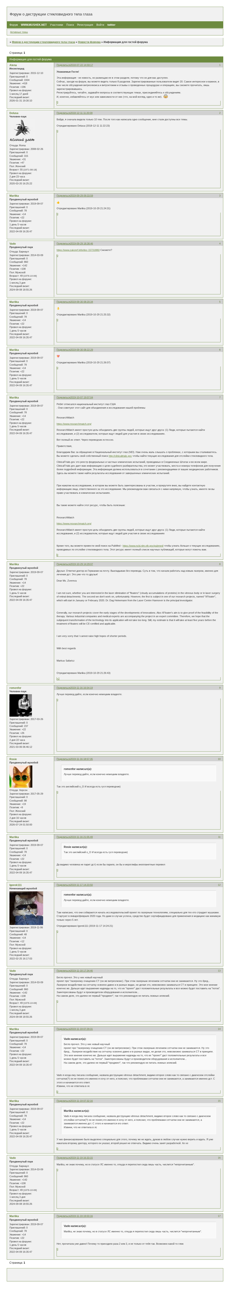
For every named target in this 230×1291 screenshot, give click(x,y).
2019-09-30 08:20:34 (81, 301)
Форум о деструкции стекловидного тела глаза (43, 42)
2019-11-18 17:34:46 (81, 970)
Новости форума (89, 42)
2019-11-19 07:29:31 (81, 1029)
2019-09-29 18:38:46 (81, 243)
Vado (12, 243)
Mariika (14, 195)
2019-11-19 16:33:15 (81, 1157)
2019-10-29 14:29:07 (81, 564)
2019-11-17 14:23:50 (81, 885)
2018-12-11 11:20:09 (81, 113)
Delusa (13, 113)
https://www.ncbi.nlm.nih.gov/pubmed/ (143, 545)
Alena (13, 65)
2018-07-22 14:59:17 (81, 65)
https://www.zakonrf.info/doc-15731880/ (78, 250)
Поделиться (63, 65)
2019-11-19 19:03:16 (81, 1216)
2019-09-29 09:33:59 (81, 195)
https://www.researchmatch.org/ (74, 423)
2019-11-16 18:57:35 (81, 759)
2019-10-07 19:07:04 (81, 397)
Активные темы (19, 32)
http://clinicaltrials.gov (120, 456)
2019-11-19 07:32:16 (81, 1100)
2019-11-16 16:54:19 (81, 687)
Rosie (13, 759)
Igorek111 (15, 885)
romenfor (15, 688)
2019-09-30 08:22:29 (81, 349)
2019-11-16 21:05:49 (81, 837)
